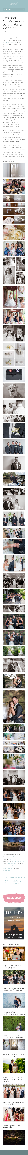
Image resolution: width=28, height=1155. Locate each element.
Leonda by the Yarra (9, 42)
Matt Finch (13, 859)
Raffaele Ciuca (7, 868)
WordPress (22, 1152)
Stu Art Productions (18, 861)
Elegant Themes (12, 1152)
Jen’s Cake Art (11, 863)
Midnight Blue (7, 870)
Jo (5, 31)
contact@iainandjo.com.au (17, 877)
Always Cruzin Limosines (10, 866)
